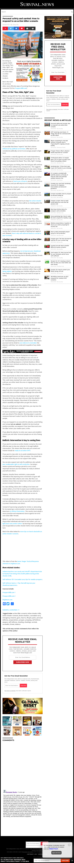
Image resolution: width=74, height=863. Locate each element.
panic (34, 618)
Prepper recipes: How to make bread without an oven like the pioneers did (59, 202)
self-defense (12, 622)
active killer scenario (20, 613)
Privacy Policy (53, 849)
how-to (23, 618)
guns (18, 618)
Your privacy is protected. (10, 690)
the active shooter (35, 201)
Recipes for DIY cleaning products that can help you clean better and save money (61, 262)
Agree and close (56, 852)
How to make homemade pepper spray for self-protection (60, 232)
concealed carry (35, 615)
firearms (13, 618)
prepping (28, 620)
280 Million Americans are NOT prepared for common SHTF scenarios (59, 278)
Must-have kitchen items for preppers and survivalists (59, 210)
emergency (6, 618)
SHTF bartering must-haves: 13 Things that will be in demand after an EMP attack (61, 133)
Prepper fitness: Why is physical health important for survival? (60, 151)
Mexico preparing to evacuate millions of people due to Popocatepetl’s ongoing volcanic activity (60, 143)
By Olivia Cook (60, 163)
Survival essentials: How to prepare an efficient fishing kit (61, 194)
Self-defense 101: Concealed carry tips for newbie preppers (22, 579)
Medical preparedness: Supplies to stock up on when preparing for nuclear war (61, 224)
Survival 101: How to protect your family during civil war (60, 270)
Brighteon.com (7, 600)
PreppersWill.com (21, 88)
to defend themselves (17, 511)
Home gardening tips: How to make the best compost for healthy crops (61, 217)
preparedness (13, 620)
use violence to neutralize (28, 343)
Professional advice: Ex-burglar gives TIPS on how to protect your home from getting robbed (60, 159)
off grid (28, 618)
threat (12, 624)
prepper (22, 620)
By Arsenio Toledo (61, 147)
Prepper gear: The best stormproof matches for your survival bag (61, 239)
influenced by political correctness (14, 149)
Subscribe (65, 860)
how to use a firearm (20, 181)
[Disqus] (23, 765)
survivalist (6, 624)
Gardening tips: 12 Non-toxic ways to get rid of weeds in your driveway (61, 167)
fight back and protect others (12, 523)
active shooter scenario (10, 615)
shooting (21, 622)
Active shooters (24, 615)
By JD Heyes (60, 180)
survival (34, 622)
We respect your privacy (27, 851)
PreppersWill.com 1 (9, 592)
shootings (27, 622)
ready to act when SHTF (22, 450)
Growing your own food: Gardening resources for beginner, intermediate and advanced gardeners (61, 186)
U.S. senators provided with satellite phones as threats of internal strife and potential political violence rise (59, 176)
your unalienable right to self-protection (16, 464)
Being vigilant (7, 271)
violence (17, 624)
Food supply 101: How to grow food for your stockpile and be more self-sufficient (61, 254)
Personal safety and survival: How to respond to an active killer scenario (60, 125)
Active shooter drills (34, 613)
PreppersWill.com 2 (9, 596)
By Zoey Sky (60, 128)
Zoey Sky (16, 24)
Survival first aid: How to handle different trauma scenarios (60, 246)
